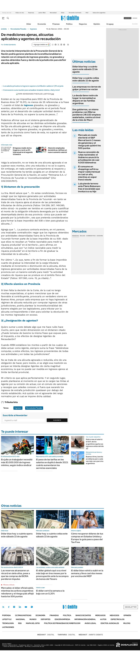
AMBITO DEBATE (91, 635)
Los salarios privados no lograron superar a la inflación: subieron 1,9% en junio (33, 86)
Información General (85, 619)
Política (69, 24)
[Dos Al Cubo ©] (127, 645)
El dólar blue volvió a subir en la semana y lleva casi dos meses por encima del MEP (87, 573)
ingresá (135, 18)
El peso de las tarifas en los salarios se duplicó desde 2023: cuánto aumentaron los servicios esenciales (52, 463)
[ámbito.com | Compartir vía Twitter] (58, 44)
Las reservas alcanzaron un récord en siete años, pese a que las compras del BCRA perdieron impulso (15, 574)
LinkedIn (20, 607)
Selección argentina (99, 12)
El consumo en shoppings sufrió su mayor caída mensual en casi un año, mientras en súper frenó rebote (89, 173)
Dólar (62, 12)
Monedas (75, 235)
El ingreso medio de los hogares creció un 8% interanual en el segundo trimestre (23, 151)
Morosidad (53, 12)
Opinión (96, 24)
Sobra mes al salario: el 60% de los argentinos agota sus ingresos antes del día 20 (95, 444)
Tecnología (8, 623)
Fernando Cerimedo (75, 12)
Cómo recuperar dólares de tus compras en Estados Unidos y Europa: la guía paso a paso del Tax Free (87, 538)
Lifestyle (6, 619)
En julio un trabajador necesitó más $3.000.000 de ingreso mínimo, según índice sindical (16, 462)
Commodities (91, 235)
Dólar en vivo (20, 12)
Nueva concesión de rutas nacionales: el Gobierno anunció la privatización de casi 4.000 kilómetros (88, 157)
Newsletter (135, 23)
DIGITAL (45, 635)
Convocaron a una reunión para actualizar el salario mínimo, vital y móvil (31, 90)
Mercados (100, 615)
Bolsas (82, 235)
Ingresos (33, 29)
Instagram (14, 607)
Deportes (45, 619)
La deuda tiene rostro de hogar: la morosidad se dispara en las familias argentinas (85, 99)
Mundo (33, 619)
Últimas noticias (23, 615)
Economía (42, 24)
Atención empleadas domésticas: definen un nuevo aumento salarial (57, 150)
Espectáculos (117, 619)
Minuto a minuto (8, 585)
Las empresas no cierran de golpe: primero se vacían (86, 88)
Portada (6, 615)
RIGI (87, 12)
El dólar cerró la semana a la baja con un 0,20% (50, 592)
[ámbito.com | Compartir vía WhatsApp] (53, 44)
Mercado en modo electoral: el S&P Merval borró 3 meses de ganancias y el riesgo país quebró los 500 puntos (89, 142)
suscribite (127, 18)
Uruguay (110, 24)
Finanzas (56, 24)
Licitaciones (8, 627)
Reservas (31, 12)
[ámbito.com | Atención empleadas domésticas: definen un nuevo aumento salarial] (41, 150)
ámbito (4, 29)
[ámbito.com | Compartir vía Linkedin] (61, 44)
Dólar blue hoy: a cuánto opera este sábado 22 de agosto (85, 69)
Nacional (20, 619)
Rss (20, 623)
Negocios (83, 24)
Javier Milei (42, 12)
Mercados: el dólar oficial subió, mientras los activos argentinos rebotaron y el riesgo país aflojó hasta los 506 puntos (17, 592)
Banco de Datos (83, 615)
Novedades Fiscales (18, 29)
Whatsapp (32, 607)
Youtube (26, 607)
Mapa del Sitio (33, 623)
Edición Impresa (62, 619)
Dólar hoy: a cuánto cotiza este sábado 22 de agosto (85, 79)
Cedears (100, 235)
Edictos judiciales (110, 623)
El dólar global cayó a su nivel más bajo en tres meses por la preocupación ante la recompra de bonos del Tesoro (52, 574)
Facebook (8, 607)
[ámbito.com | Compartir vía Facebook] (55, 44)
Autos (103, 619)
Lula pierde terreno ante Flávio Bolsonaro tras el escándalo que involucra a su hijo (89, 187)
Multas (126, 623)
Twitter (3, 607)
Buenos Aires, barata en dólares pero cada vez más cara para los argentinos (94, 460)
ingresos (28, 105)
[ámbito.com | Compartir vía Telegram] (64, 44)
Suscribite (57, 420)
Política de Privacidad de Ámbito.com (62, 623)
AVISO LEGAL (90, 623)
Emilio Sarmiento (10, 45)
